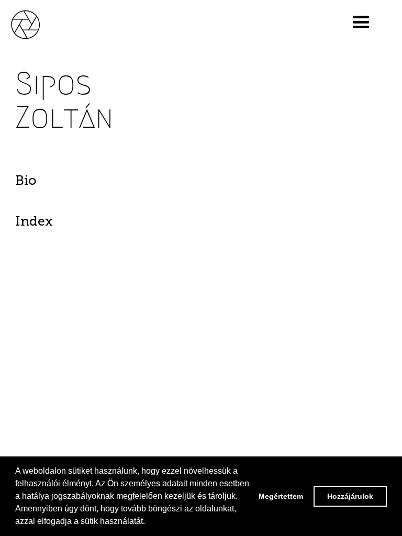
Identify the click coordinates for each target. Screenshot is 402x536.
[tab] (43, 183)
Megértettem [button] (281, 496)
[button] (361, 22)
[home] (36, 24)
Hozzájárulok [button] (350, 496)
